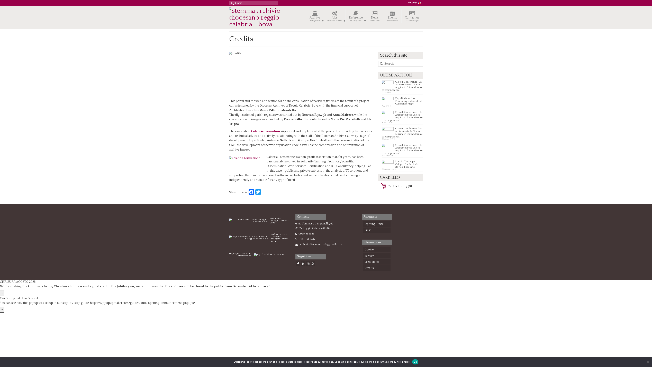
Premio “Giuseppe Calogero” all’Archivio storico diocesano (407, 164)
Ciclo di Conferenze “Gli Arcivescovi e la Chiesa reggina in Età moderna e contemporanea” (402, 86)
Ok (415, 361)
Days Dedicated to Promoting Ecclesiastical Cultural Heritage (408, 101)
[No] (647, 362)
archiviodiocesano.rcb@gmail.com (320, 244)
